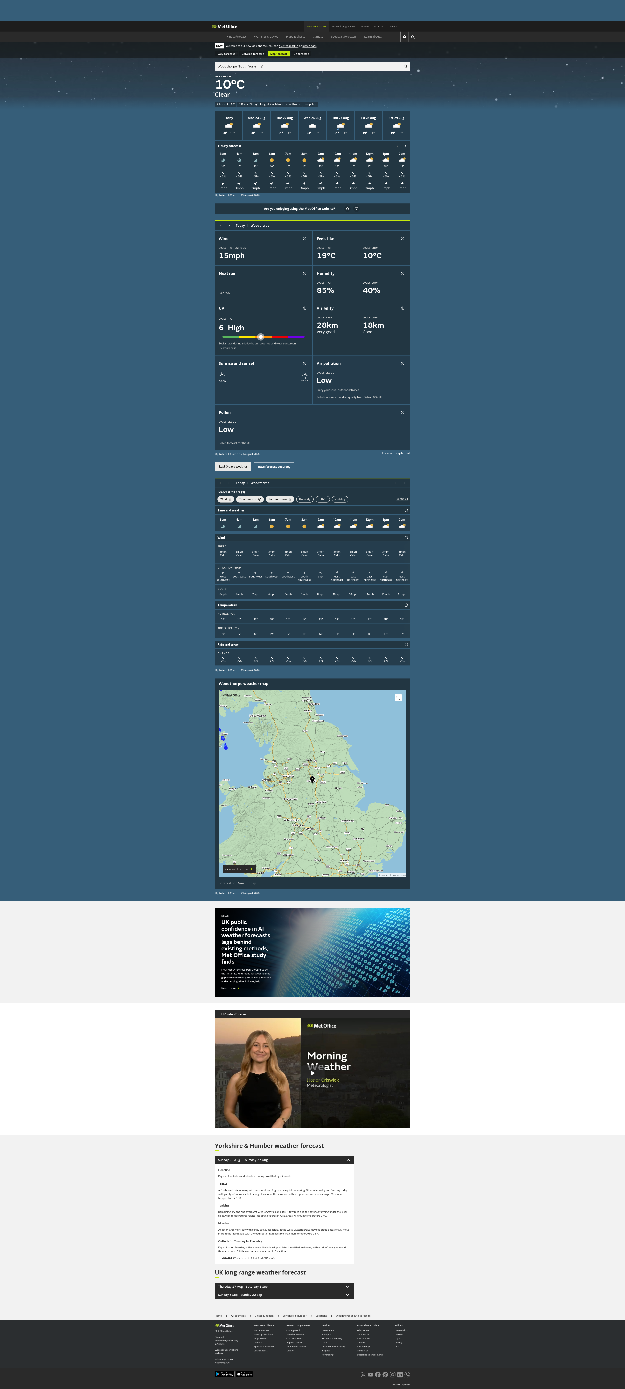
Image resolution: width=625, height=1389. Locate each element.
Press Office (363, 1338)
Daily (226, 54)
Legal (397, 1338)
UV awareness (227, 348)
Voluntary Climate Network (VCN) (224, 1361)
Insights (326, 1350)
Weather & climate (316, 26)
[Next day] (229, 225)
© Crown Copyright (401, 1384)
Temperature (246, 499)
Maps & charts (295, 37)
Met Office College (224, 1331)
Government (328, 1330)
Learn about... (373, 37)
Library (289, 1350)
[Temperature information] (406, 605)
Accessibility (401, 1330)
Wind (222, 499)
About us (378, 26)
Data (324, 1342)
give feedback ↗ (288, 46)
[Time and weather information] (406, 510)
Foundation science (296, 1346)
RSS (397, 1346)
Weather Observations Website (226, 1352)
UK (301, 54)
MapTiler (384, 875)
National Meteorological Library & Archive (226, 1340)
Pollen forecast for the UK (234, 443)
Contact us (362, 1350)
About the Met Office (368, 1325)
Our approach (293, 1330)
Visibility (340, 499)
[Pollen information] (402, 412)
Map (278, 54)
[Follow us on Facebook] (378, 1374)
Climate (318, 37)
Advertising (327, 1354)
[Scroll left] (397, 146)
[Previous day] (220, 225)
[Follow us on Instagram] (392, 1374)
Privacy (398, 1342)
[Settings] (405, 37)
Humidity (305, 499)
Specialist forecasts (343, 37)
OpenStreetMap (399, 875)
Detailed (253, 54)
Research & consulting (333, 1346)
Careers (393, 26)
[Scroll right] (405, 146)
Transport (327, 1334)
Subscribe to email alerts (370, 1354)
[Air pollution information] (402, 363)
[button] (312, 780)
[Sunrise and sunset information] (304, 363)
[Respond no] (356, 208)
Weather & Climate (264, 1325)
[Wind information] (406, 538)
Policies (399, 1325)
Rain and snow (276, 499)
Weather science (295, 1334)
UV (323, 499)
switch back (309, 46)
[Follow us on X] (363, 1374)
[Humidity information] (402, 273)
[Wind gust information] (304, 238)
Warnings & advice (266, 37)
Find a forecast (236, 37)
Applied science (294, 1342)
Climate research (295, 1338)
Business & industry (332, 1338)
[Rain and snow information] (406, 644)
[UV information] (304, 308)
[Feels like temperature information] (402, 238)
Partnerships (363, 1346)
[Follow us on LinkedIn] (400, 1374)
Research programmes (343, 26)
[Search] (404, 65)
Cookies (399, 1334)
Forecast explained (396, 453)
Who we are (363, 1330)
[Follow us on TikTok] (385, 1374)
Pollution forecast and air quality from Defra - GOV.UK (349, 397)
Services (364, 26)
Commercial (363, 1334)
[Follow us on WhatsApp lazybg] (407, 1374)
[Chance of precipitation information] (304, 273)
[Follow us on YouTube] (370, 1374)
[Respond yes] (347, 208)
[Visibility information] (402, 308)
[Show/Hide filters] (406, 492)
